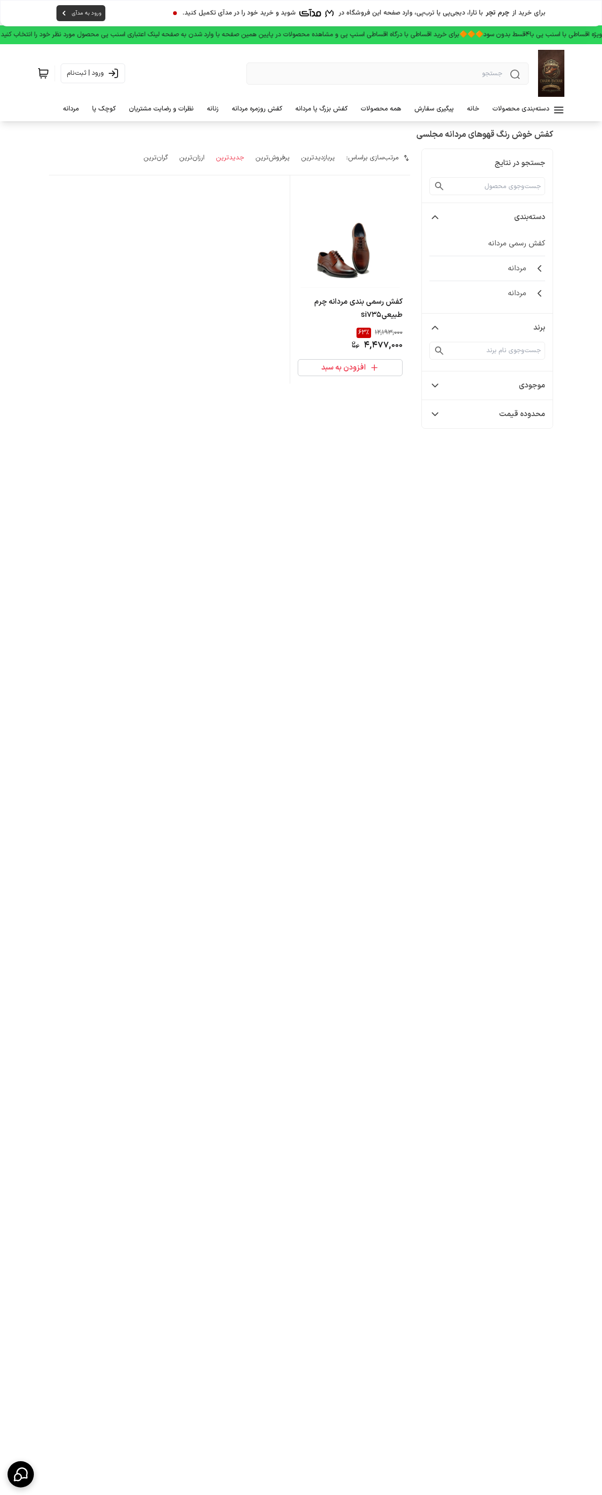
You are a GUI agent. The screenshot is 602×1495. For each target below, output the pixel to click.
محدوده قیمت (522, 414)
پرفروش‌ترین (272, 158)
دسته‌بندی (529, 217)
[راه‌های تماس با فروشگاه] (21, 1474)
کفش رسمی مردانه (516, 243)
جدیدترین (230, 158)
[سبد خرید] (43, 73)
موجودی (532, 385)
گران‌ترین (155, 158)
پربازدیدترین (318, 158)
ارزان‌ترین (192, 158)
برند (539, 327)
